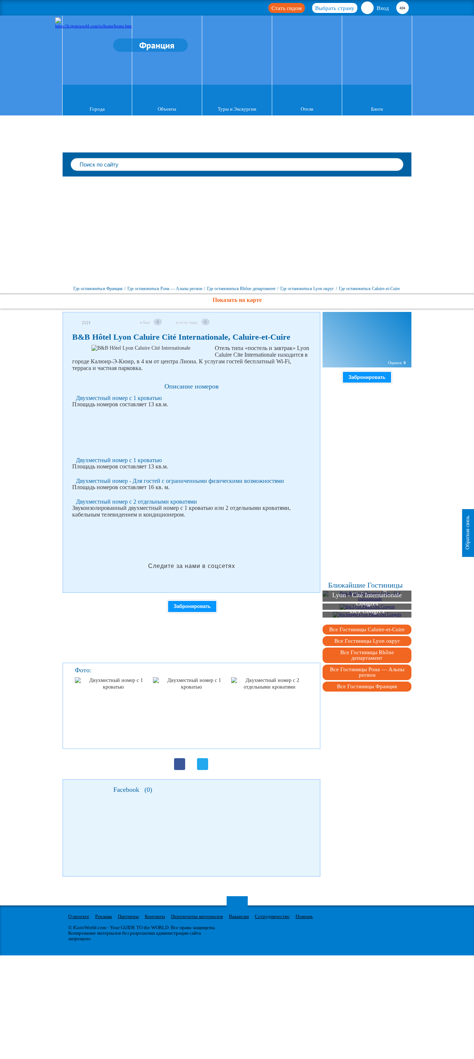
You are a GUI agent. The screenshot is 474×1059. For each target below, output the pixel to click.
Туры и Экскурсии (237, 109)
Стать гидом (286, 8)
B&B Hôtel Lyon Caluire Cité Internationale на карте (369, 347)
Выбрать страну (334, 8)
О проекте (78, 916)
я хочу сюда (186, 322)
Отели (307, 109)
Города (97, 109)
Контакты (155, 916)
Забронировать (192, 606)
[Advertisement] (237, 232)
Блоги (377, 109)
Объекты (167, 109)
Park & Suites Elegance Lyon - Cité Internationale (367, 591)
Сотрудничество (272, 916)
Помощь (304, 916)
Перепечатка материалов (197, 916)
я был (145, 322)
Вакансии (239, 916)
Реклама (103, 916)
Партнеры (128, 916)
